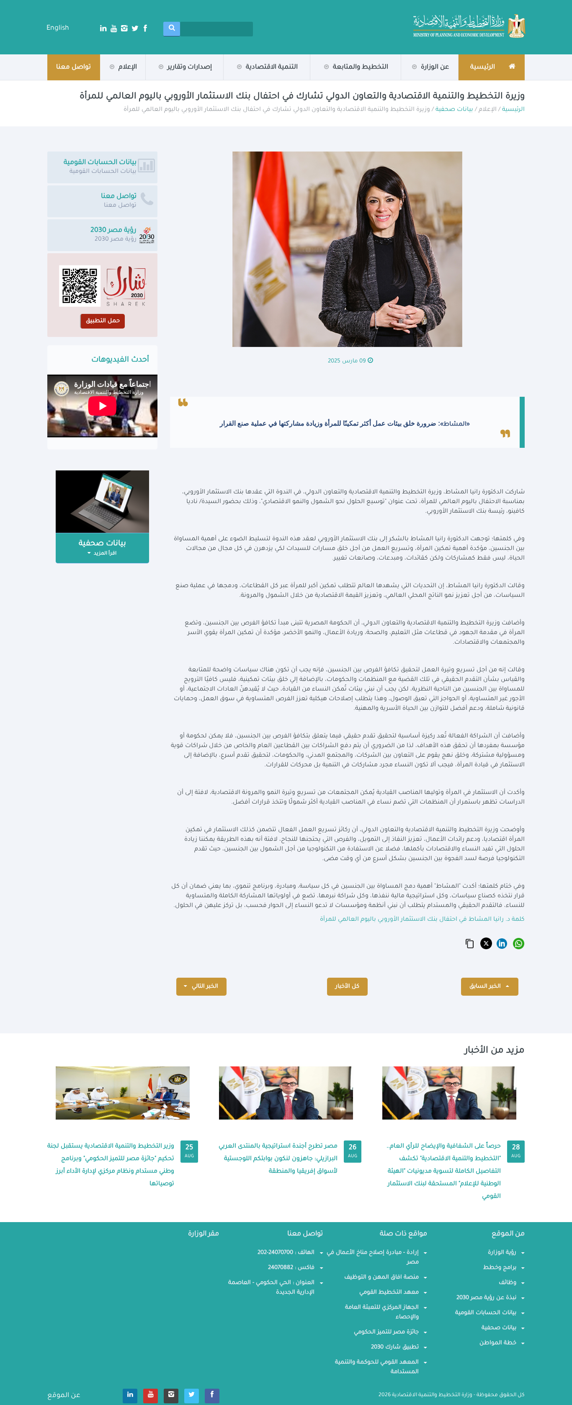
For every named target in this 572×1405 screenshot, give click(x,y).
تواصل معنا (73, 67)
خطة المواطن (497, 1343)
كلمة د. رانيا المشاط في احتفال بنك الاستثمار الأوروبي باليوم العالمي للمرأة (422, 920)
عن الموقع (63, 1396)
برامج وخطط (499, 1268)
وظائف (507, 1283)
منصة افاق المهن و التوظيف (381, 1277)
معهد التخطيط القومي (389, 1292)
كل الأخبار (347, 987)
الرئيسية (513, 110)
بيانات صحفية (103, 79)
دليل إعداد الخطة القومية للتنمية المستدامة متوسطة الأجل (159, 75)
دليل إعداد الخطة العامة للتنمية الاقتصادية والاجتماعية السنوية (155, 76)
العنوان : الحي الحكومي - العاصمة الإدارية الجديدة (271, 1288)
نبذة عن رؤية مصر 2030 (486, 1298)
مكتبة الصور (105, 78)
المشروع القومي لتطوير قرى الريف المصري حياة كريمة (358, 76)
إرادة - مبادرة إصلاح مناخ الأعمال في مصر (373, 1258)
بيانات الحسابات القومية (485, 1313)
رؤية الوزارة (416, 79)
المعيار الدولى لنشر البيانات (268, 79)
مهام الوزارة (417, 78)
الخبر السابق (485, 987)
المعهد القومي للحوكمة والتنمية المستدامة (377, 1367)
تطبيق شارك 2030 (395, 1347)
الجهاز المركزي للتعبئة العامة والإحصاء (382, 1312)
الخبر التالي (204, 987)
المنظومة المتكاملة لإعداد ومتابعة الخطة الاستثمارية (357, 75)
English (57, 28)
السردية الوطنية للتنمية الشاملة (146, 79)
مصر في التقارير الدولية (181, 78)
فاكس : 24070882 (291, 1268)
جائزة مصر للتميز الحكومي (386, 1332)
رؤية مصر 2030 (358, 78)
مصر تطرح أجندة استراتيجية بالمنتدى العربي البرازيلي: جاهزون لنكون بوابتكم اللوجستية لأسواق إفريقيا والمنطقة (278, 1159)
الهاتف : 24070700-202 (286, 1253)
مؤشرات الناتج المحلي (359, 79)
